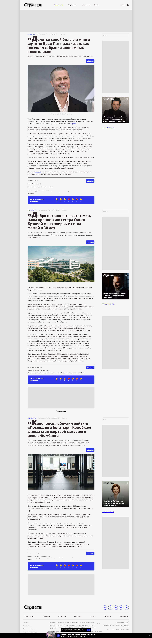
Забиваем (107, 616)
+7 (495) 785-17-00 (123, 629)
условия (81, 630)
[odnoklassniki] (110, 607)
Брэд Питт (33, 187)
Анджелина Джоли (42, 187)
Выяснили (46, 616)
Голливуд (50, 187)
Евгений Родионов (37, 367)
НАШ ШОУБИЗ (32, 210)
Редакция (26, 622)
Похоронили (123, 616)
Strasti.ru (30, 190)
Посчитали (77, 616)
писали (38, 172)
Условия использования (30, 632)
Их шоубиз (62, 616)
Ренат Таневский (36, 183)
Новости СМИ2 (108, 128)
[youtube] (121, 607)
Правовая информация (30, 629)
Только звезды (29, 616)
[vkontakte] (105, 607)
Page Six (73, 124)
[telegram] (116, 607)
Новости (36, 190)
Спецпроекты (27, 625)
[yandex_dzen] (127, 607)
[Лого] (33, 5)
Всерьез (92, 616)
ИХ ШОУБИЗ (31, 34)
